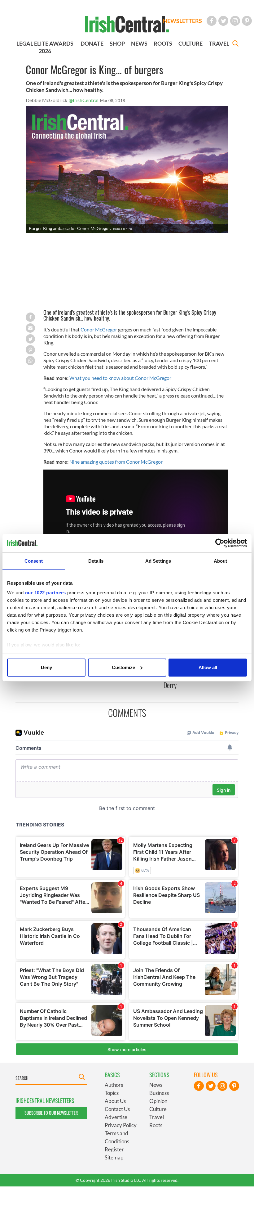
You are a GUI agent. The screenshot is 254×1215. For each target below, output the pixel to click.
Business (159, 1093)
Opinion (158, 1101)
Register (114, 1149)
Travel (156, 1117)
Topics (112, 1093)
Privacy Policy (121, 1125)
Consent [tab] (33, 561)
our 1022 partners (45, 592)
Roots (155, 1125)
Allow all (208, 667)
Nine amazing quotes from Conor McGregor (116, 462)
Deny (46, 667)
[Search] (235, 44)
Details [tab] (95, 561)
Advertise (116, 1117)
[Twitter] (223, 21)
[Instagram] (235, 21)
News (155, 1085)
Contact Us (117, 1109)
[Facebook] (212, 21)
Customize (123, 667)
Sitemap (114, 1157)
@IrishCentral (84, 100)
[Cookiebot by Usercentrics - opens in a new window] (220, 543)
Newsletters (182, 20)
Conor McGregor (99, 329)
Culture (158, 1109)
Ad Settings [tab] (158, 561)
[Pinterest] (247, 21)
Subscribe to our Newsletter (51, 1112)
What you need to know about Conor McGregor (120, 378)
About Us (115, 1101)
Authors (114, 1085)
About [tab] (220, 561)
